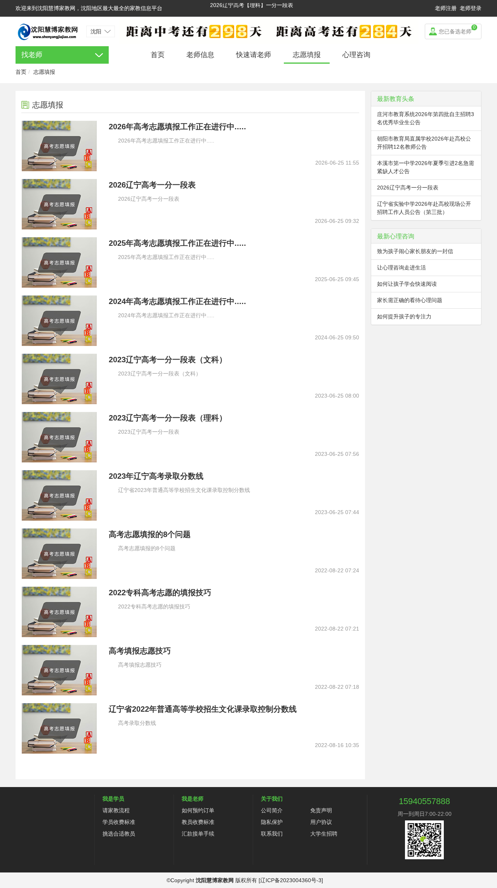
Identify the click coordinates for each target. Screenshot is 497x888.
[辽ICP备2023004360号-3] (291, 880)
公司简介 (272, 810)
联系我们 (272, 834)
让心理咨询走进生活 (401, 267)
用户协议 (321, 822)
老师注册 (446, 8)
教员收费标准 (198, 822)
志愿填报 (307, 55)
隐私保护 (272, 822)
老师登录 (470, 8)
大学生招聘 (323, 834)
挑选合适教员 (119, 834)
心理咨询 (356, 55)
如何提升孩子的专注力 (404, 316)
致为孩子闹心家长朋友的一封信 (415, 251)
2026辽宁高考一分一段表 (407, 187)
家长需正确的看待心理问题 (409, 300)
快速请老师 (253, 55)
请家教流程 (116, 810)
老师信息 (200, 55)
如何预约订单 (198, 810)
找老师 (31, 55)
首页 (158, 55)
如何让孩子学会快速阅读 (407, 284)
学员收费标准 (119, 822)
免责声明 (321, 810)
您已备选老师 (457, 29)
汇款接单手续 (198, 834)
